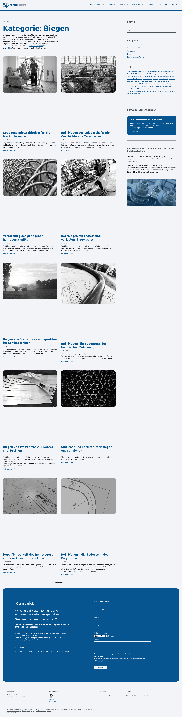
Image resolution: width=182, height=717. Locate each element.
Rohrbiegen (161, 84)
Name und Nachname (102, 602)
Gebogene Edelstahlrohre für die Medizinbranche (26, 134)
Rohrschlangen (131, 88)
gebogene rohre (145, 76)
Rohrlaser (145, 86)
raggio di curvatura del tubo (157, 81)
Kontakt (175, 4)
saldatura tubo (138, 91)
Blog (159, 4)
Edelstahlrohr (170, 74)
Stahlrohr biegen (154, 91)
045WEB (13, 712)
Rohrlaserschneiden (134, 48)
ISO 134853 (161, 76)
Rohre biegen (138, 86)
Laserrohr (139, 79)
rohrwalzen (150, 88)
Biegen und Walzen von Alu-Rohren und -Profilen (28, 448)
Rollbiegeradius (165, 88)
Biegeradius (153, 71)
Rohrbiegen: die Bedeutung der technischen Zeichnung (83, 345)
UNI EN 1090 (52, 701)
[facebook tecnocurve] (101, 695)
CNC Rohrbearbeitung (139, 74)
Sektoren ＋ (124, 4)
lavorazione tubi (163, 79)
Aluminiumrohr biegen (142, 71)
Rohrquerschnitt (166, 86)
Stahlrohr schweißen (166, 91)
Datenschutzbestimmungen (137, 654)
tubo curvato (137, 93)
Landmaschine (131, 79)
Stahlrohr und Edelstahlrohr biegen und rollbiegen (86, 448)
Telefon (97, 617)
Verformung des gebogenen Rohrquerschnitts (23, 237)
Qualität (150, 4)
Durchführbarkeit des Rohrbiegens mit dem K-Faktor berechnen (28, 556)
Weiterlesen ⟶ (9, 150)
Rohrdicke (130, 86)
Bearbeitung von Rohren (135, 57)
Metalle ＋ (111, 4)
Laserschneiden (147, 79)
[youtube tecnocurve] (109, 695)
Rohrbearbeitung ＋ (97, 4)
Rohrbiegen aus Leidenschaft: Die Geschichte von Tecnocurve (85, 134)
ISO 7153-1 (153, 76)
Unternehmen (99, 609)
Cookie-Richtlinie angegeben (43, 711)
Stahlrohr (146, 91)
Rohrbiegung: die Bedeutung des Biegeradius (84, 556)
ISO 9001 (51, 699)
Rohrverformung (142, 88)
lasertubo (155, 79)
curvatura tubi (162, 74)
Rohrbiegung (169, 84)
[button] (59, 582)
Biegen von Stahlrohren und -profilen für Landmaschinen (30, 341)
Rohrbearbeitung (152, 84)
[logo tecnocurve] (15, 5)
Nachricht (97, 640)
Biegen (129, 54)
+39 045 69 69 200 (43, 633)
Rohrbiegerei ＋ (137, 4)
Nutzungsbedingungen (28, 711)
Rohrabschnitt (143, 84)
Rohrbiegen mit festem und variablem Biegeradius (81, 237)
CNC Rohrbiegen (152, 74)
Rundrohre (130, 91)
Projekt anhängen (100, 633)
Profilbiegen (135, 81)
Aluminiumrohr (131, 71)
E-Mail (9, 48)
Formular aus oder (36, 46)
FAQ (166, 4)
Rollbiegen (131, 51)
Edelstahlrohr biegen (133, 76)
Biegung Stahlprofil (163, 71)
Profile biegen (144, 81)
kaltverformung (169, 76)
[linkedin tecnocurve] (105, 695)
